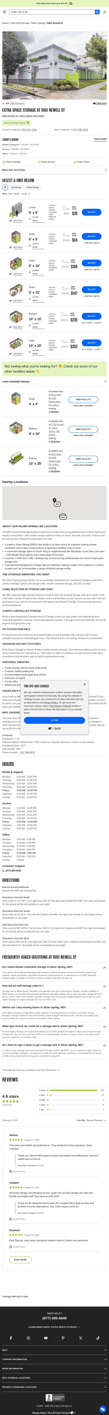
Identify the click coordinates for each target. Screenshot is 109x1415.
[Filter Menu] (5, 187)
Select (92, 212)
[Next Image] (105, 57)
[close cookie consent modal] (85, 684)
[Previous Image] (3, 57)
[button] (54, 381)
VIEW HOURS (100, 139)
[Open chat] (102, 1409)
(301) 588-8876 (27, 752)
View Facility (83, 399)
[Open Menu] (4, 12)
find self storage (20, 23)
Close (54, 720)
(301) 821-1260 (29, 130)
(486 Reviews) (17, 103)
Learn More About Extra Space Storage (52, 1327)
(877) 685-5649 (80, 130)
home (5, 23)
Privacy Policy (39, 1413)
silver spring (38, 23)
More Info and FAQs (13, 170)
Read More (20, 1260)
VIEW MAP (101, 103)
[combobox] (55, 12)
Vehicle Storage (33, 187)
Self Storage (16, 187)
